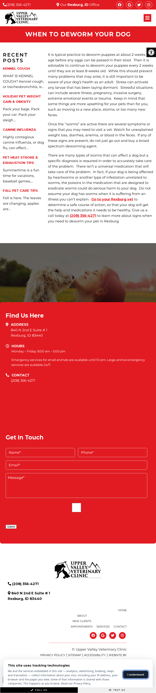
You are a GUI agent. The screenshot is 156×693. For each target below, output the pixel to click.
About (82, 615)
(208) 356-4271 (18, 5)
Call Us (40, 690)
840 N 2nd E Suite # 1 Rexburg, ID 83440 (29, 333)
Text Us (118, 690)
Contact (120, 626)
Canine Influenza (19, 130)
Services (103, 626)
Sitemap (74, 655)
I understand (135, 674)
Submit (11, 526)
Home (122, 610)
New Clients (81, 621)
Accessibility (95, 655)
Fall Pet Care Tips (20, 190)
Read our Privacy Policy (75, 683)
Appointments (82, 626)
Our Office (79, 5)
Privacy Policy (52, 655)
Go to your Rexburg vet (112, 199)
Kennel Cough (16, 68)
